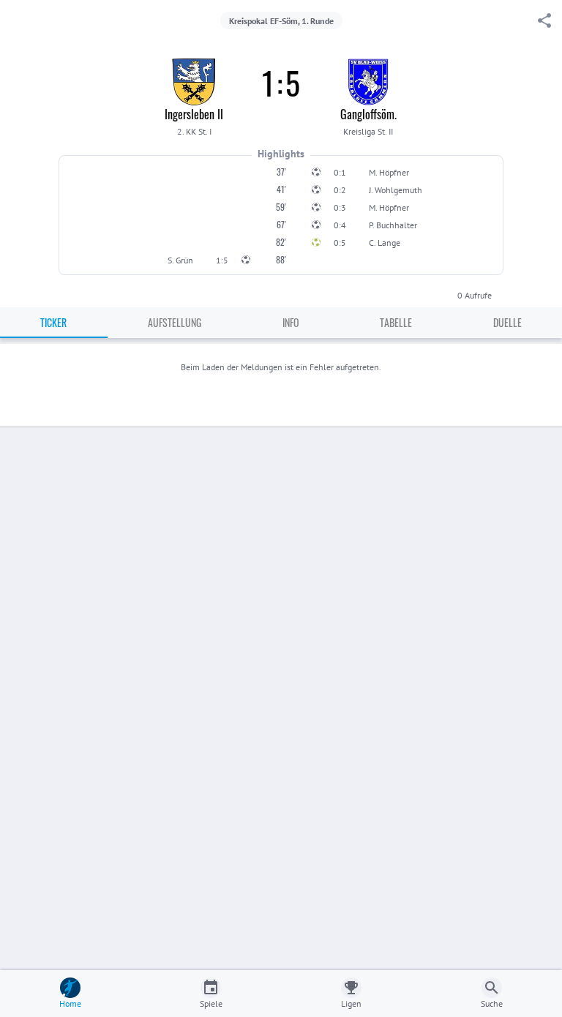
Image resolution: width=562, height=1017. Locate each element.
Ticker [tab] (53, 322)
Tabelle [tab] (396, 322)
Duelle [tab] (507, 322)
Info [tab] (290, 322)
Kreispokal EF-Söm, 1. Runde (281, 20)
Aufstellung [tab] (174, 322)
